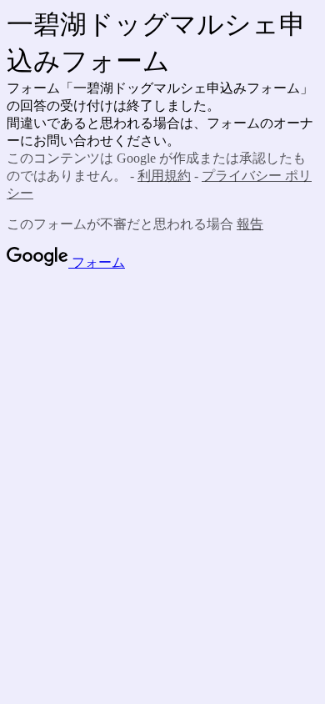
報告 (250, 224)
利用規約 (164, 175)
